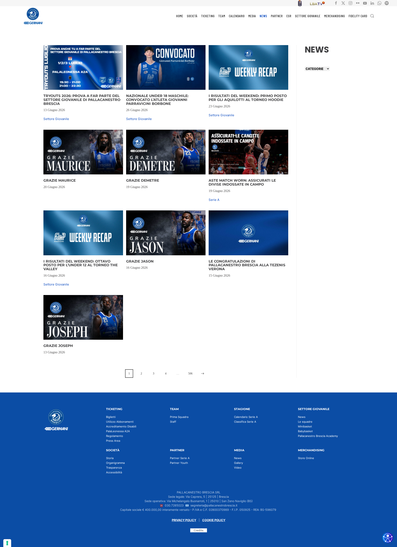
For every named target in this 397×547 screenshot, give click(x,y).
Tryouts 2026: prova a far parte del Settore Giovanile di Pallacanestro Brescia (81, 100)
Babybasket (305, 431)
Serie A (214, 200)
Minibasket (305, 426)
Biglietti (111, 417)
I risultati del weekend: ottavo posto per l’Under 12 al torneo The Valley (80, 265)
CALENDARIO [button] (237, 16)
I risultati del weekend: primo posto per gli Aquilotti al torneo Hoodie (248, 98)
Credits (198, 530)
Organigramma (115, 462)
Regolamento (114, 436)
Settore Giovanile (56, 119)
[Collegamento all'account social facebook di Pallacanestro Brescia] (336, 2)
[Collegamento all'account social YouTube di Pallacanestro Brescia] (365, 2)
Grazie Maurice (59, 180)
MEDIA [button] (252, 16)
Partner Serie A (180, 458)
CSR (288, 16)
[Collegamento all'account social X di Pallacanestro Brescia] (343, 2)
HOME (179, 16)
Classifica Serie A (245, 421)
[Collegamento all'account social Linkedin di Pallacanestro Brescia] (372, 2)
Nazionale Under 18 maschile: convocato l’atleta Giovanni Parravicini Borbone (157, 100)
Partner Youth (179, 462)
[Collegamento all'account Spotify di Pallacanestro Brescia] (387, 2)
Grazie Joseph (58, 346)
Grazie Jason (140, 261)
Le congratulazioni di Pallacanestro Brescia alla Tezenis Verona (247, 265)
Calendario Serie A (246, 417)
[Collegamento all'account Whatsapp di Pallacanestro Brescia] (379, 2)
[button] (372, 16)
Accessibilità (114, 472)
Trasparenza (114, 467)
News (301, 417)
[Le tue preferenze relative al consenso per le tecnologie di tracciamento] (7, 543)
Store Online (306, 458)
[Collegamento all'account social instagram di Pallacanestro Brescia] (350, 2)
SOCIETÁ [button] (192, 16)
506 (190, 373)
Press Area (113, 440)
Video (238, 467)
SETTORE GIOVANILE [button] (307, 16)
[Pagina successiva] (203, 374)
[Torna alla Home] (33, 16)
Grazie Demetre (142, 180)
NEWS (263, 16)
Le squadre (305, 421)
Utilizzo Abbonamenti (120, 421)
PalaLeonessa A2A (118, 431)
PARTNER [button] (277, 16)
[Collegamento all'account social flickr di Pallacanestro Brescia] (358, 2)
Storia (110, 458)
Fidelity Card (358, 16)
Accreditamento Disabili (121, 426)
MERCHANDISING (334, 16)
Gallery (238, 462)
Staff (173, 421)
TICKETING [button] (208, 16)
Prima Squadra (179, 417)
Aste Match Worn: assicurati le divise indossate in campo (242, 182)
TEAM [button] (221, 16)
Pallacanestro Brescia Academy (318, 436)
